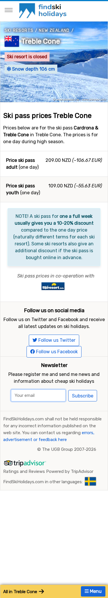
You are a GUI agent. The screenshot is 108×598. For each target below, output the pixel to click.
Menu (95, 591)
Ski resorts (19, 30)
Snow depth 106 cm (33, 69)
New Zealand (54, 30)
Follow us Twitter (56, 340)
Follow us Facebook (56, 351)
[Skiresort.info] (53, 286)
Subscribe (82, 396)
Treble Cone (40, 41)
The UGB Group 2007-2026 (69, 449)
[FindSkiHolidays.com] (43, 10)
